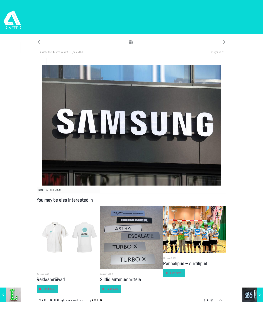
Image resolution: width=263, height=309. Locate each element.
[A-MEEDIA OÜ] (12, 19)
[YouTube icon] (208, 300)
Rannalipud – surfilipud (185, 263)
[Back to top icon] (220, 300)
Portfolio (58, 63)
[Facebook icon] (204, 300)
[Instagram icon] (211, 300)
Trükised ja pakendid (44, 47)
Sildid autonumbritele (120, 279)
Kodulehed (135, 47)
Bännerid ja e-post (206, 47)
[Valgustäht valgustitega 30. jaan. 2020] (10, 295)
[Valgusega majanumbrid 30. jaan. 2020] (252, 295)
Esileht (10, 47)
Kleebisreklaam (166, 47)
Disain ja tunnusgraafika (94, 47)
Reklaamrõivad (51, 279)
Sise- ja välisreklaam (23, 63)
